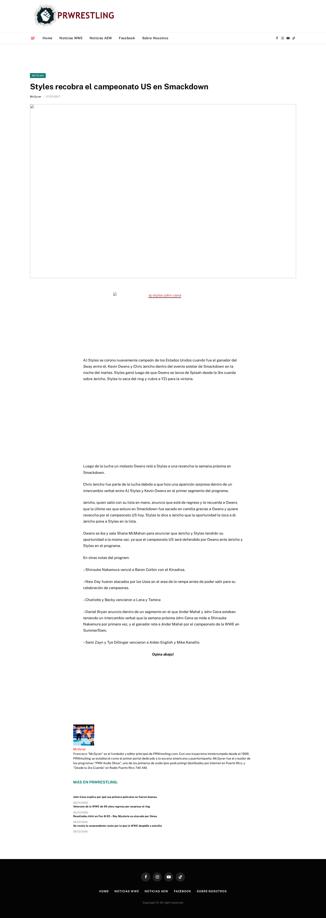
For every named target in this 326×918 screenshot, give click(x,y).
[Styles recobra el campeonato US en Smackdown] (163, 191)
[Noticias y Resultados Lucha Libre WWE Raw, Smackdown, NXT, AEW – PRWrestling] (75, 16)
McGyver (35, 96)
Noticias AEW (101, 38)
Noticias (38, 75)
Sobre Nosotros (155, 38)
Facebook (127, 38)
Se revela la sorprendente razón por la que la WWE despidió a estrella (117, 825)
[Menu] (33, 38)
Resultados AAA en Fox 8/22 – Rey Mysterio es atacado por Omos (115, 816)
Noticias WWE (70, 38)
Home (47, 38)
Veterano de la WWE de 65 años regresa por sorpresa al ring (111, 806)
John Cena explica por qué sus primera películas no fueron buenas (115, 797)
